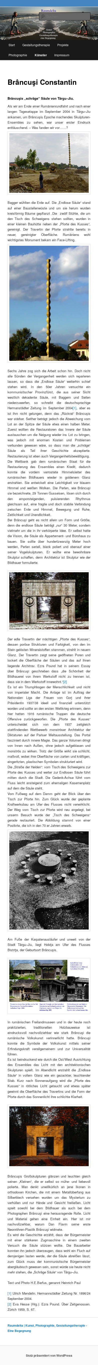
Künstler (41, 55)
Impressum (61, 55)
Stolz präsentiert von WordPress (49, 1355)
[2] (65, 681)
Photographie (18, 55)
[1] (74, 407)
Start (12, 45)
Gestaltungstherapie (36, 45)
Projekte (63, 45)
